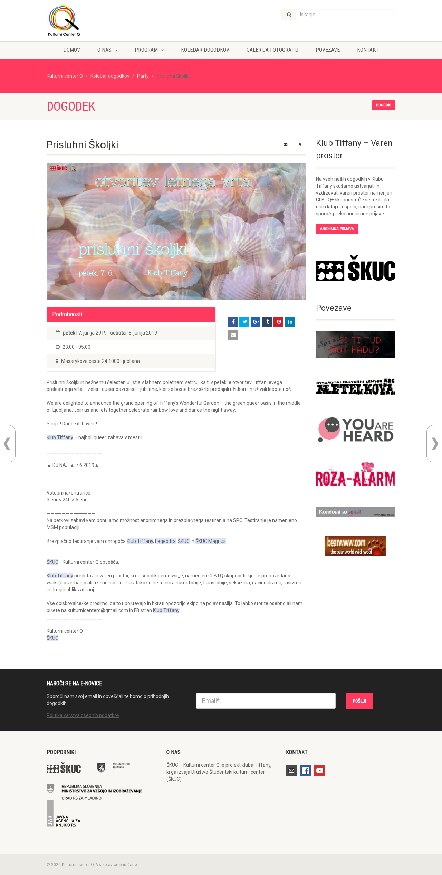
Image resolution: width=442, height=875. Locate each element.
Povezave (328, 50)
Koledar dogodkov (205, 50)
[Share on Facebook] (233, 322)
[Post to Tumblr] (267, 322)
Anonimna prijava (337, 229)
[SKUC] (355, 267)
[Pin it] (278, 322)
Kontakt (368, 50)
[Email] (233, 335)
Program (146, 50)
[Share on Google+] (255, 322)
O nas (104, 50)
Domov (71, 50)
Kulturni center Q (65, 76)
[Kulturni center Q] (101, 20)
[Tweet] (244, 322)
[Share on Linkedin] (290, 322)
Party (143, 76)
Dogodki (383, 105)
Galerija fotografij (272, 50)
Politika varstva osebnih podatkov (83, 715)
